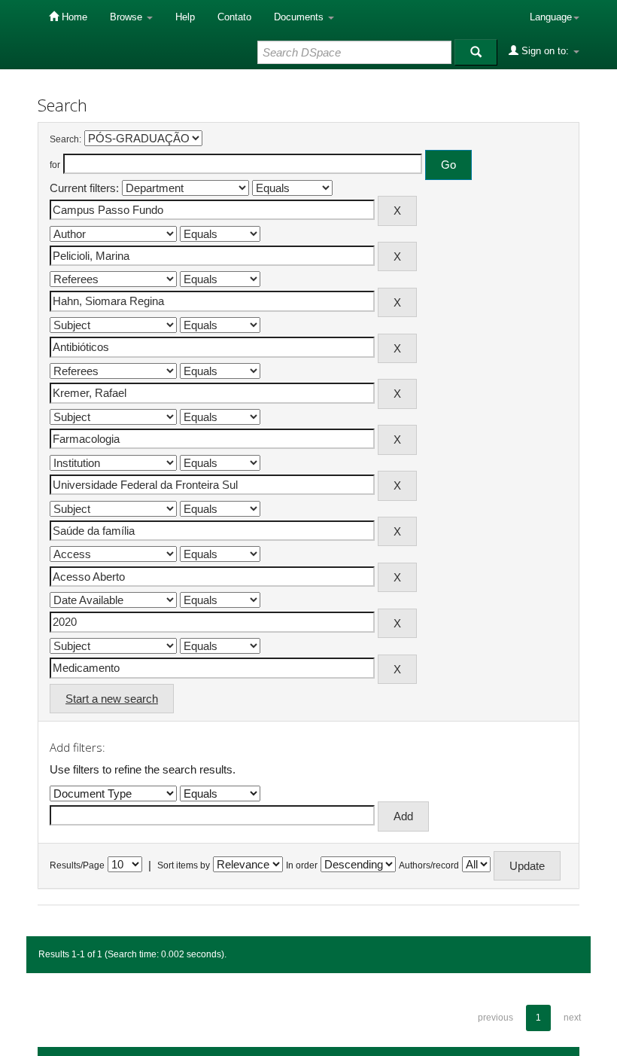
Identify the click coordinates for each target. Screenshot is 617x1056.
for (55, 165)
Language (551, 17)
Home (73, 17)
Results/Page (77, 865)
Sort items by (183, 865)
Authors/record (429, 865)
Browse (127, 17)
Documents (300, 17)
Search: (65, 139)
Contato (234, 17)
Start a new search (111, 698)
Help (185, 17)
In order (302, 865)
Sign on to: (545, 50)
